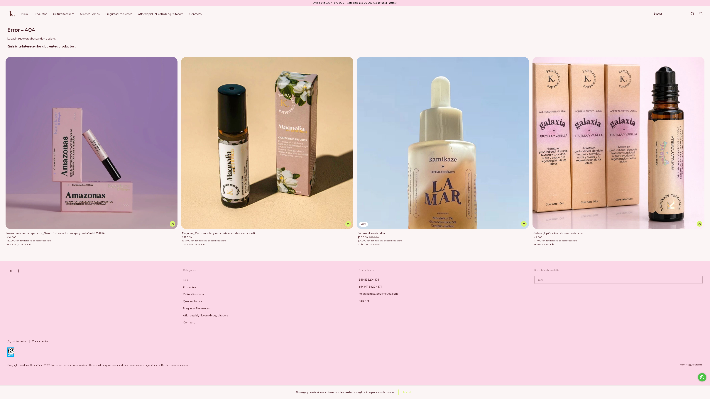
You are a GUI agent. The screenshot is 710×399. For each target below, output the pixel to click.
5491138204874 (369, 279)
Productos (40, 14)
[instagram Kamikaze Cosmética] (10, 271)
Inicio (24, 14)
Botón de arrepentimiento (175, 365)
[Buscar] (692, 13)
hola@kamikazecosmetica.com (378, 293)
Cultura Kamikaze (63, 14)
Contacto (195, 14)
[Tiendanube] (691, 365)
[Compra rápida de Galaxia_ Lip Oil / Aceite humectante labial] (699, 224)
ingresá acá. (151, 365)
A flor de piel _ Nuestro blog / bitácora (160, 14)
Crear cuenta (40, 341)
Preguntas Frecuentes (119, 14)
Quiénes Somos (90, 14)
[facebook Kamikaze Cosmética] (18, 271)
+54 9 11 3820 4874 (370, 286)
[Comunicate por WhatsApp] (702, 377)
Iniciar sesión (19, 341)
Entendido (406, 392)
